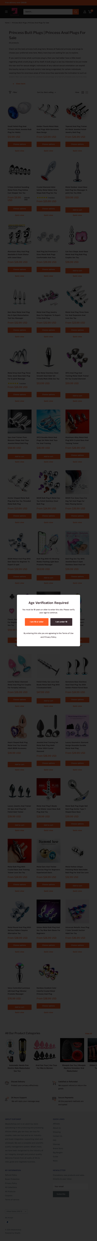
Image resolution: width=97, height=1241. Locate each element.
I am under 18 (61, 621)
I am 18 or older (36, 621)
